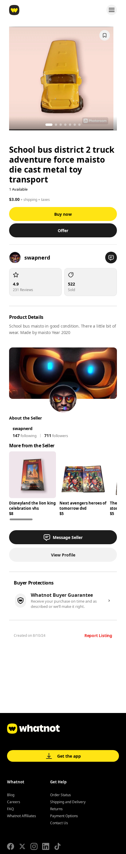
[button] (111, 257)
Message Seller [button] (68, 537)
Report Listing (98, 635)
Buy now (63, 214)
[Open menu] (111, 10)
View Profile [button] (63, 555)
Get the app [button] (69, 756)
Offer (63, 230)
